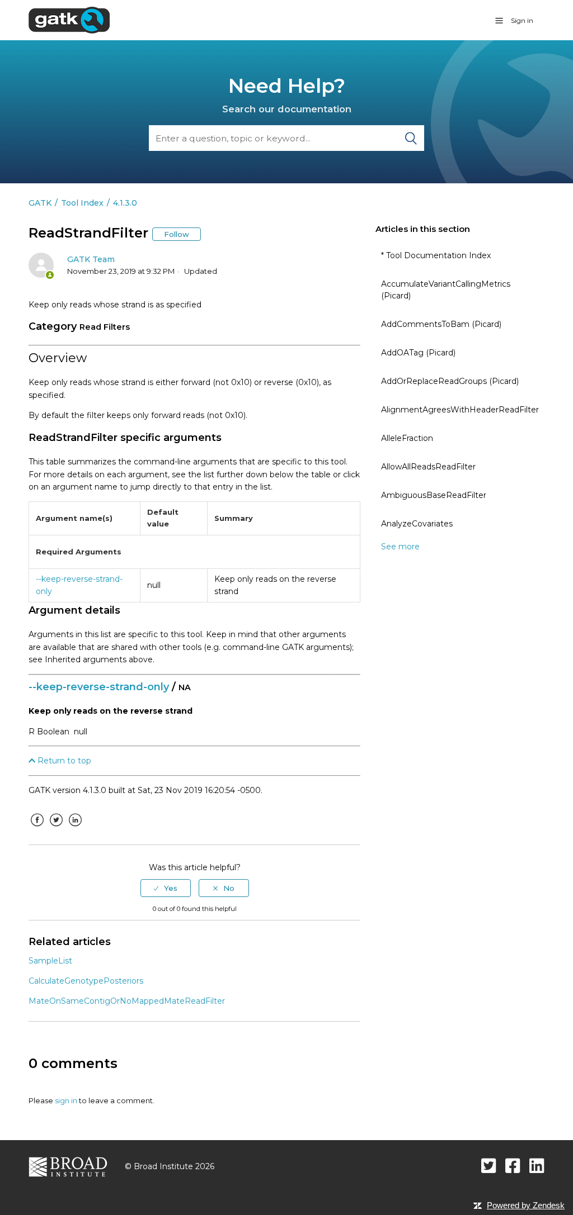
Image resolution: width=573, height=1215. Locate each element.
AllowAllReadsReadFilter (428, 467)
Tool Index (82, 203)
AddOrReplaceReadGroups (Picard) (450, 381)
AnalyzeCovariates (417, 524)
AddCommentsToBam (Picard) (441, 324)
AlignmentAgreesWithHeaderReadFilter (460, 410)
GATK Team (91, 259)
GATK (40, 203)
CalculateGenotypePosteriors (86, 981)
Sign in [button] (522, 20)
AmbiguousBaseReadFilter (433, 495)
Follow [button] (176, 234)
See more (400, 547)
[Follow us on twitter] (488, 1165)
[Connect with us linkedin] (536, 1165)
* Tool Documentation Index (436, 255)
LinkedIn (75, 828)
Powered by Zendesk (526, 1205)
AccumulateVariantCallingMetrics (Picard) (445, 290)
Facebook (37, 828)
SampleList (50, 961)
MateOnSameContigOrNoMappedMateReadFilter (127, 1001)
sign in (66, 1100)
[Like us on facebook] (512, 1165)
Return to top (63, 761)
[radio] (165, 888)
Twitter (56, 828)
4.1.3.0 (125, 203)
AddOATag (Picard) (418, 353)
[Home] (69, 20)
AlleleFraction (407, 438)
